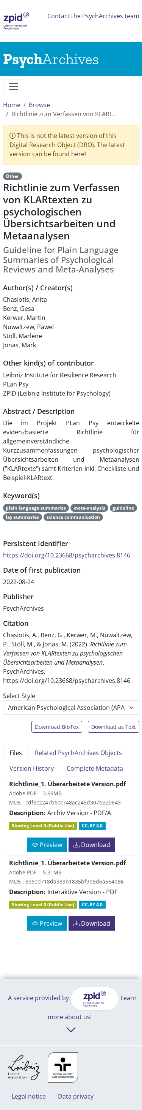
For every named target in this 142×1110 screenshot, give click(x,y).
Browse (39, 105)
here (77, 154)
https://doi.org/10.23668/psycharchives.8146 (66, 555)
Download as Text (113, 726)
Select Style (19, 696)
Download (95, 845)
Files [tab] (15, 753)
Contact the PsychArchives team (93, 16)
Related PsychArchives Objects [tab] (78, 753)
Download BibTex (57, 726)
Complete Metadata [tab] (95, 768)
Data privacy (76, 1096)
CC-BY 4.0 (92, 825)
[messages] (13, 86)
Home (11, 105)
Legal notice (29, 1096)
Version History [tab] (31, 768)
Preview (50, 845)
